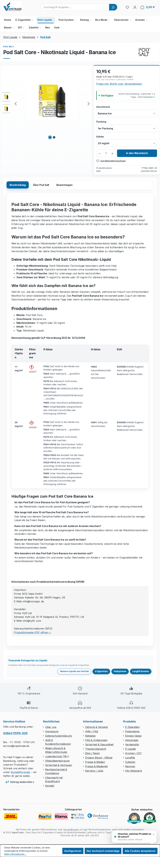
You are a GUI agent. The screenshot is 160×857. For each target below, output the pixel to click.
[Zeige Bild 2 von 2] (54, 137)
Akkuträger (132, 740)
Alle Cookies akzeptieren (140, 850)
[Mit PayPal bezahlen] (45, 816)
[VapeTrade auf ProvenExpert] (134, 818)
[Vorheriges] (15, 103)
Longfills (130, 757)
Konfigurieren (72, 850)
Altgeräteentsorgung (57, 760)
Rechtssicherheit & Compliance (56, 771)
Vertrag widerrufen (21, 782)
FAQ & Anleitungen (96, 740)
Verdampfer (132, 744)
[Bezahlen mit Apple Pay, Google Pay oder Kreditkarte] (77, 816)
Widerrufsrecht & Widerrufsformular (56, 750)
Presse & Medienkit (96, 766)
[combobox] (75, 7)
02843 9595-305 (15, 733)
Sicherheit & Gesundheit (99, 744)
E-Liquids (130, 748)
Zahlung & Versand (96, 727)
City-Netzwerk (133, 770)
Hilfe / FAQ (91, 731)
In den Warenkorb (137, 153)
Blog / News (92, 753)
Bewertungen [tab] (64, 185)
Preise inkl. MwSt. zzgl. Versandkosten (119, 83)
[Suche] (113, 7)
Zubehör (130, 762)
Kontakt (49, 785)
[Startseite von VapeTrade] (18, 6)
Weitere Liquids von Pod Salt (74, 671)
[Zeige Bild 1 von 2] (50, 137)
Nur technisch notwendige (103, 850)
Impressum (51, 731)
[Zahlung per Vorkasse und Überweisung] (97, 816)
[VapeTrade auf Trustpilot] (149, 818)
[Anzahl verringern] (99, 153)
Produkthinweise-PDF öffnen (32, 632)
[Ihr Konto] (135, 7)
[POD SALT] (144, 52)
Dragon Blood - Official (98, 757)
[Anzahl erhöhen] (112, 153)
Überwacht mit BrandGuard (54, 779)
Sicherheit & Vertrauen (58, 765)
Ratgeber (90, 735)
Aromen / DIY (133, 753)
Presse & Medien (95, 762)
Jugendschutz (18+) (57, 756)
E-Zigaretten (101, 671)
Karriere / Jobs (94, 770)
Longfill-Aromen (140, 671)
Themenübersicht (95, 748)
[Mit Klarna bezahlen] (61, 816)
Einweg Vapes (133, 735)
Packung (101, 121)
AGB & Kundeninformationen (58, 742)
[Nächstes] (88, 103)
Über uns (50, 727)
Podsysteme (120, 671)
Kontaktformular (20, 772)
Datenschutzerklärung (58, 735)
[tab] (18, 185)
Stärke (100, 136)
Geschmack (103, 106)
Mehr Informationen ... (15, 854)
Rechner (130, 766)
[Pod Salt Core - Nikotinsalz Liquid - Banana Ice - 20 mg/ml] (52, 101)
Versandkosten (71, 829)
